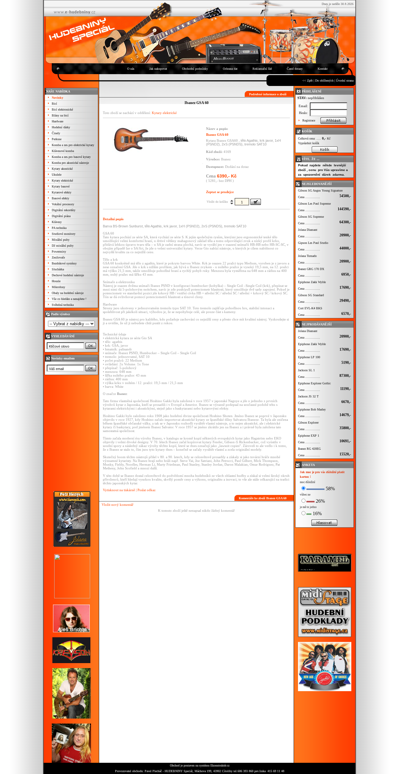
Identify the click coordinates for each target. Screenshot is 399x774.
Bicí (54, 103)
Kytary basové (61, 186)
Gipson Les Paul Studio (313, 243)
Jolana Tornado (307, 256)
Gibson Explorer (308, 422)
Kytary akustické (62, 168)
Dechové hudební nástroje (68, 275)
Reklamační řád (262, 68)
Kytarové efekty (61, 192)
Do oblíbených (324, 80)
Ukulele (56, 174)
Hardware (57, 121)
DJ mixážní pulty (63, 245)
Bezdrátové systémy (64, 263)
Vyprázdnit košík (308, 143)
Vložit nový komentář (117, 504)
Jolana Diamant (307, 229)
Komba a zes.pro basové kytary (71, 157)
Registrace (308, 120)
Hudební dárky (61, 127)
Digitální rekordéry (63, 210)
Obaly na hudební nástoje (68, 293)
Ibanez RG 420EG (309, 448)
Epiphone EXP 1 (308, 435)
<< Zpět (307, 80)
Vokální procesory (63, 204)
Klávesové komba (63, 151)
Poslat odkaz (146, 490)
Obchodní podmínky (195, 68)
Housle (56, 281)
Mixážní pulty (61, 239)
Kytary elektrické (62, 180)
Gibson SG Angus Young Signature (320, 190)
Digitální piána (61, 216)
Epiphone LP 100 (309, 357)
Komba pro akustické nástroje (70, 162)
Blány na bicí (60, 115)
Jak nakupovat (158, 68)
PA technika (59, 228)
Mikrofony (58, 287)
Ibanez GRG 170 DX (311, 269)
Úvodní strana (344, 80)
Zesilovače (58, 257)
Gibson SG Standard (311, 295)
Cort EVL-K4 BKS (310, 308)
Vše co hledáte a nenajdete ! (69, 299)
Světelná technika (63, 304)
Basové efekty (60, 198)
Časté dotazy (295, 68)
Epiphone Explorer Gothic (314, 383)
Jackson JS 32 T (308, 396)
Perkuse (56, 139)
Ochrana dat (230, 68)
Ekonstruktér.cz (219, 765)
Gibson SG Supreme (311, 216)
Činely (56, 133)
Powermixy (59, 251)
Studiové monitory (63, 233)
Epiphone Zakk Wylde (312, 282)
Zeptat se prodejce (220, 192)
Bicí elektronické (62, 109)
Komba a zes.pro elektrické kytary (73, 145)
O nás (130, 68)
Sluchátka (58, 269)
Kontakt (323, 68)
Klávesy (57, 222)
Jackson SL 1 (306, 370)
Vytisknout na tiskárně (119, 490)
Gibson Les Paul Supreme (314, 203)
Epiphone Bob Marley (312, 409)
